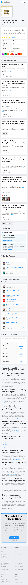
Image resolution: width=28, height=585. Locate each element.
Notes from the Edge (12, 304)
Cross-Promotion (4, 567)
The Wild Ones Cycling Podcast (15, 267)
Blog (2, 576)
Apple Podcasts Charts (6, 581)
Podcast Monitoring (5, 571)
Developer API (4, 557)
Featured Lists (4, 579)
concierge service (12, 474)
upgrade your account (6, 402)
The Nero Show (10, 263)
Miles (2, 25)
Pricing (2, 551)
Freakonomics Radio (11, 313)
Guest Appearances (5, 563)
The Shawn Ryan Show (12, 290)
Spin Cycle (9, 272)
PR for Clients (4, 564)
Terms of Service (18, 578)
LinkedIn (16, 579)
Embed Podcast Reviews (19, 569)
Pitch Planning (17, 554)
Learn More (14, 538)
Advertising (3, 566)
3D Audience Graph (18, 563)
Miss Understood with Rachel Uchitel (15, 308)
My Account (3, 556)
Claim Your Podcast (5, 554)
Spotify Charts (4, 582)
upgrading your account (18, 418)
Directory (3, 578)
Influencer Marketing (5, 569)
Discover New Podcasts (19, 567)
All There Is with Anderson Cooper (15, 327)
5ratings (13, 37)
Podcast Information (19, 553)
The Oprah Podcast (11, 318)
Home (2, 549)
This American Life (11, 299)
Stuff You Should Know (12, 295)
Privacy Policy (17, 576)
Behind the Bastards (11, 322)
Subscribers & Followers (19, 566)
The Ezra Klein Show (11, 286)
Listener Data (17, 551)
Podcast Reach (18, 564)
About (2, 553)
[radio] (2, 37)
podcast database (16, 459)
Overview (16, 549)
